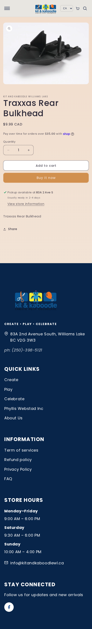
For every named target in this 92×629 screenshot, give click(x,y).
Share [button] (12, 229)
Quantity (9, 142)
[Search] (85, 8)
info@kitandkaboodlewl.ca (37, 563)
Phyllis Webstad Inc (23, 408)
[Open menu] (7, 8)
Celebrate (14, 399)
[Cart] (77, 8)
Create (11, 379)
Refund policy (18, 459)
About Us (13, 418)
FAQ (8, 478)
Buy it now (46, 178)
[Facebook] (9, 607)
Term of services (21, 450)
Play (8, 389)
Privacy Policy (18, 469)
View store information (25, 204)
